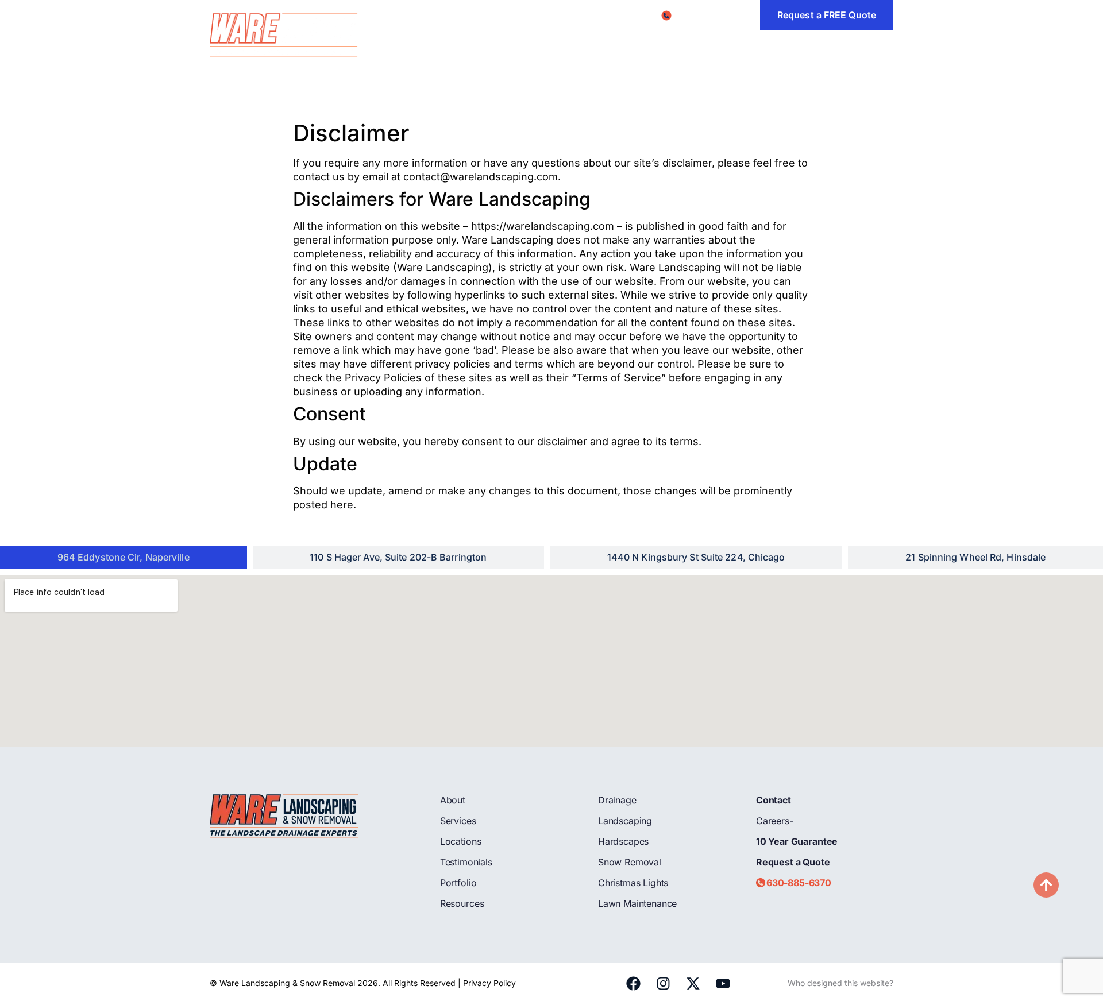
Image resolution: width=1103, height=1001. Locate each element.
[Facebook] (633, 983)
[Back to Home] (284, 36)
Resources (736, 45)
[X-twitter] (692, 983)
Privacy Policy (489, 983)
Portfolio (676, 45)
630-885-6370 (798, 882)
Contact (847, 45)
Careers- (774, 820)
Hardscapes (623, 841)
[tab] (123, 557)
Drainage (617, 800)
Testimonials (611, 45)
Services (461, 45)
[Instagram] (663, 983)
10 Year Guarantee (797, 841)
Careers (794, 45)
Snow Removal (629, 862)
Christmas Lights (633, 882)
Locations (532, 45)
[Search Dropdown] (888, 45)
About (411, 45)
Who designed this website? (840, 983)
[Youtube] (722, 983)
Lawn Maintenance (637, 903)
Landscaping (625, 820)
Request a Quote (793, 862)
